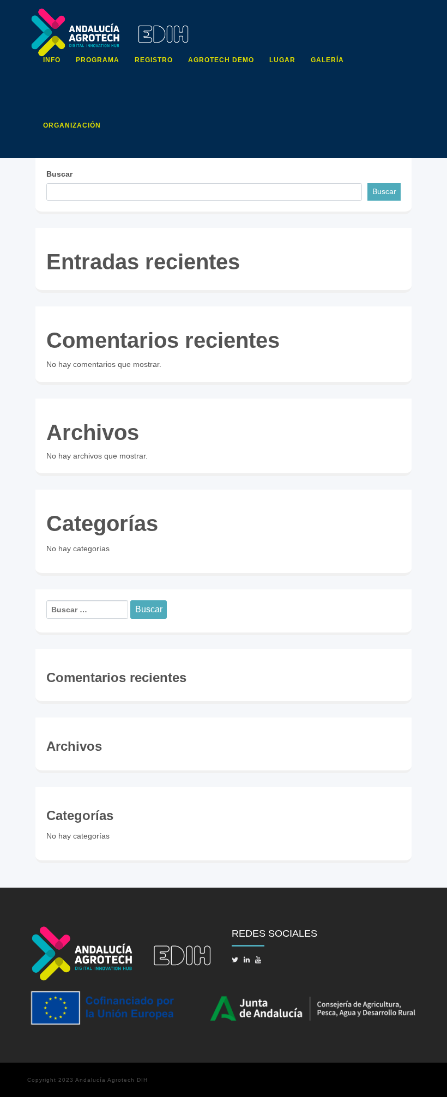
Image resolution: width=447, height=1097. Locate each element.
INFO (52, 60)
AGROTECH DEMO (221, 60)
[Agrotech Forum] (110, 13)
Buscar (59, 174)
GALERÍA (327, 60)
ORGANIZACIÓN (72, 125)
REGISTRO (154, 60)
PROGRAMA (97, 60)
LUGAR (282, 60)
